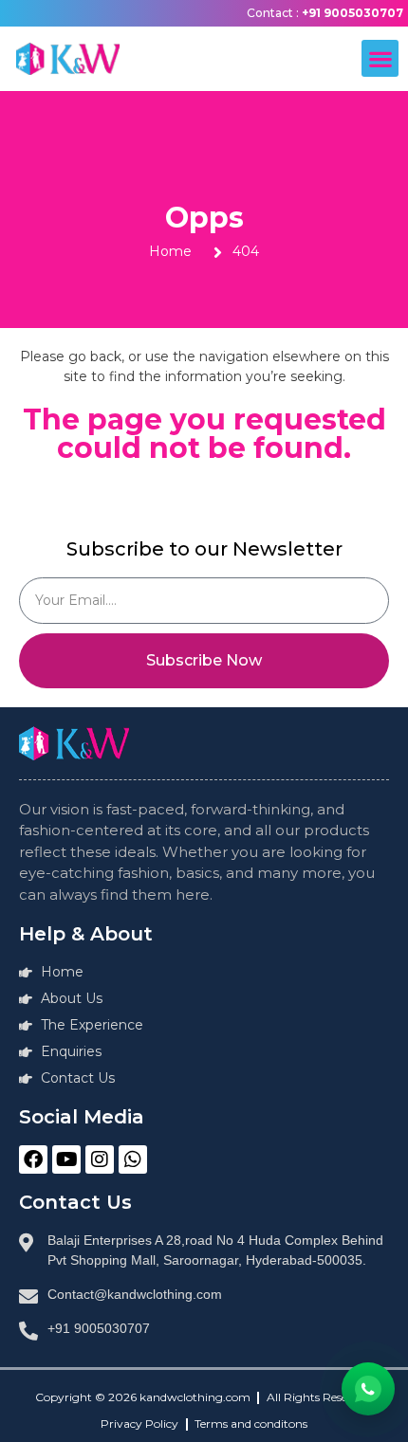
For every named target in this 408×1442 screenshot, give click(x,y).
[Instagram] (99, 1159)
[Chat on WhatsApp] (368, 1388)
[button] (380, 58)
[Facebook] (33, 1159)
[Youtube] (66, 1159)
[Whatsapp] (133, 1159)
